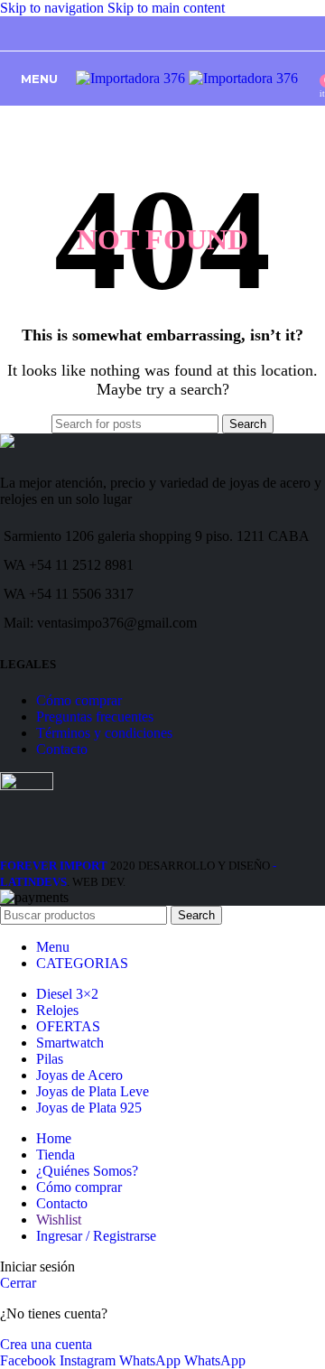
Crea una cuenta (46, 1344)
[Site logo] (132, 78)
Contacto (62, 749)
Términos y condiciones (104, 732)
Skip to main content (166, 7)
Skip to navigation (53, 7)
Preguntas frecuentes (94, 716)
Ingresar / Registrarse (96, 1235)
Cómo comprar (79, 700)
